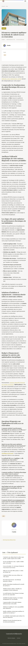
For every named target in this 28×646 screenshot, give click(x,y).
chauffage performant (7, 453)
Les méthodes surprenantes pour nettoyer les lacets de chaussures (14, 616)
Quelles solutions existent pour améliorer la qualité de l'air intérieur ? (13, 612)
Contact (18, 638)
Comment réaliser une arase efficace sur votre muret (12, 575)
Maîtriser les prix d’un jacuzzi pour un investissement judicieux (12, 621)
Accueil (3, 6)
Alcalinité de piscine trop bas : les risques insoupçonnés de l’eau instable (13, 598)
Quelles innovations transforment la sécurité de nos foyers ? (13, 585)
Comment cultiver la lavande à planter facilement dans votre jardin (12, 603)
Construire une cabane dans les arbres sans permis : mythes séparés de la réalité (13, 557)
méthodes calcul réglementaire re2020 (11, 79)
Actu (7, 6)
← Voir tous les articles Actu (8, 540)
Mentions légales (11, 638)
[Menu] (25, 1)
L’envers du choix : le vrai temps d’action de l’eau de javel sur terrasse (13, 566)
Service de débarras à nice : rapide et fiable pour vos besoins (13, 562)
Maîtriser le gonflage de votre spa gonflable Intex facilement (13, 607)
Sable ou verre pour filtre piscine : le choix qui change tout (13, 571)
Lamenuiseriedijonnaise (14, 634)
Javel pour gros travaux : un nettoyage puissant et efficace (12, 580)
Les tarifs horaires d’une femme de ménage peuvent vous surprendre (13, 594)
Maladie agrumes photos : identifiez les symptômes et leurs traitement (12, 589)
